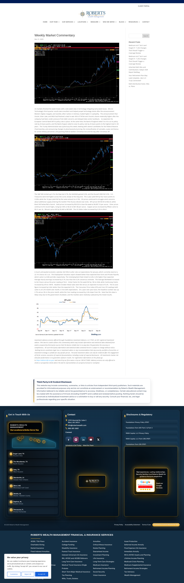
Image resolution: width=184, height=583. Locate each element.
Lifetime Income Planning (134, 558)
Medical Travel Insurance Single (74, 565)
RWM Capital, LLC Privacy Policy (137, 433)
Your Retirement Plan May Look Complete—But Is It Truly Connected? (138, 78)
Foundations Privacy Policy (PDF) (137, 422)
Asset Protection (130, 541)
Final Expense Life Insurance (135, 548)
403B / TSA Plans (37, 541)
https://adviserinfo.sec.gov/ (45, 360)
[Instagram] (76, 440)
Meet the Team (88, 445)
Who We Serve (109, 22)
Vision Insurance (99, 575)
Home (45, 22)
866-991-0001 (73, 428)
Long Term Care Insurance (72, 562)
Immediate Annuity (131, 551)
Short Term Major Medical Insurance (76, 572)
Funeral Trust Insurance (71, 551)
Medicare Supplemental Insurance (137, 565)
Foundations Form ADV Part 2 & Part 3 (139, 428)
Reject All (28, 574)
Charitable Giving (37, 545)
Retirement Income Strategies (135, 568)
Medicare (94, 22)
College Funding (68, 545)
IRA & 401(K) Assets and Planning (137, 555)
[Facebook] (68, 440)
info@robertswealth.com (77, 425)
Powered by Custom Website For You (166, 524)
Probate (65, 568)
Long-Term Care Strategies (103, 562)
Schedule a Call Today (73, 445)
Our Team (54, 22)
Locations (82, 22)
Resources (133, 22)
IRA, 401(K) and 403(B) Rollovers (75, 558)
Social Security (99, 572)
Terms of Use (146, 524)
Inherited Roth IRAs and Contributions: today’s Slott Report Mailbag (138, 69)
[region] (27, 566)
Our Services (67, 22)
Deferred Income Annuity (134, 545)
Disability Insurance (69, 548)
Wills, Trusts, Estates (70, 578)
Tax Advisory (129, 572)
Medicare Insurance (101, 565)
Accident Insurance (69, 541)
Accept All (41, 574)
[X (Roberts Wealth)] (98, 440)
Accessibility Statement (132, 524)
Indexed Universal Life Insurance (74, 555)
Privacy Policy (118, 524)
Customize (14, 574)
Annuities (96, 541)
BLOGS (121, 22)
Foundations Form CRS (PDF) (136, 444)
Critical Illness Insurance (102, 545)
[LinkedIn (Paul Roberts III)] (83, 440)
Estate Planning (99, 548)
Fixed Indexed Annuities (40, 551)
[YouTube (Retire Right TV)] (91, 440)
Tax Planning (67, 575)
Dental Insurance (37, 548)
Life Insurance (98, 558)
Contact (146, 22)
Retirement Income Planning (104, 568)
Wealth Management (132, 575)
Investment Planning (101, 555)
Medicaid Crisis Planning (134, 562)
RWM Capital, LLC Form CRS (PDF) (138, 439)
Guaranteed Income (100, 551)
